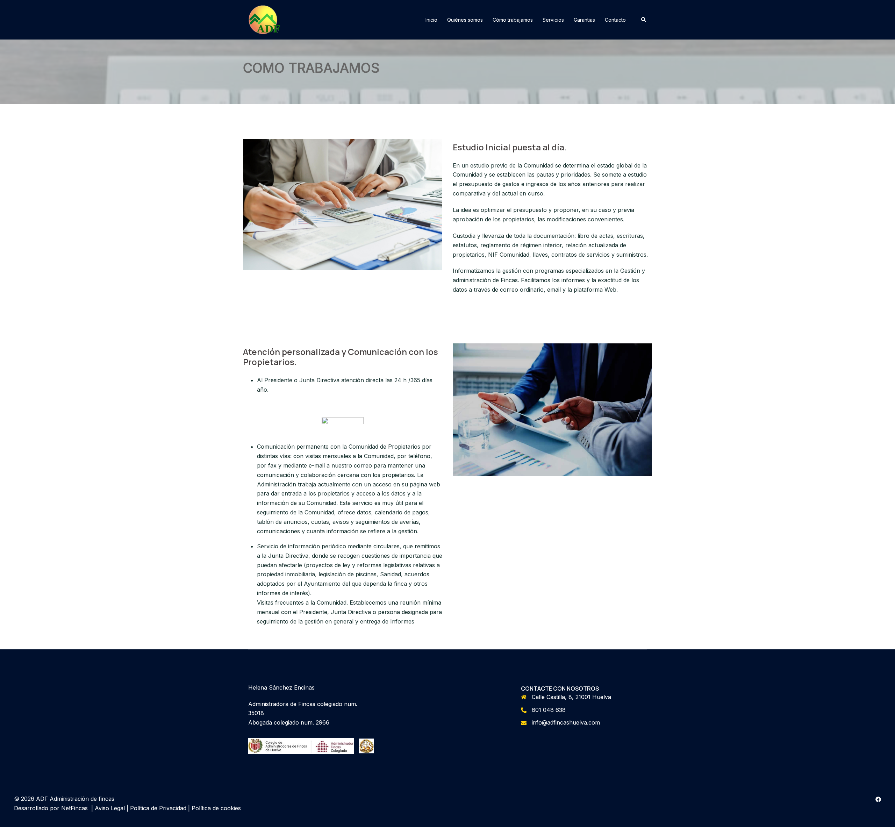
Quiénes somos (465, 20)
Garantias (584, 20)
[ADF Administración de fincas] (264, 19)
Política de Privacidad (158, 808)
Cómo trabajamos (513, 20)
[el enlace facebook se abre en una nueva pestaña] (878, 798)
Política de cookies (216, 808)
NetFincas (74, 808)
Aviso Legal (110, 808)
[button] (644, 19)
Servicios (553, 20)
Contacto (615, 20)
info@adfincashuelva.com (566, 722)
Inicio (431, 20)
